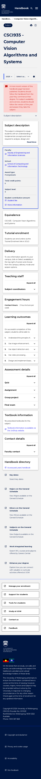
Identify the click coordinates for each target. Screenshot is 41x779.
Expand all (31, 283)
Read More (31, 142)
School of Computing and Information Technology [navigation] (18, 165)
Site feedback (13, 770)
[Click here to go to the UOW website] (7, 9)
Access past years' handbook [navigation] (18, 468)
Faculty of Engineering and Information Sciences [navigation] (19, 154)
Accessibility (12, 758)
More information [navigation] (15, 205)
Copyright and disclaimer (17, 735)
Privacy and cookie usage (18, 747)
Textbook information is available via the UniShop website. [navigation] (21, 429)
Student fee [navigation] (12, 200)
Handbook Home (7, 19)
